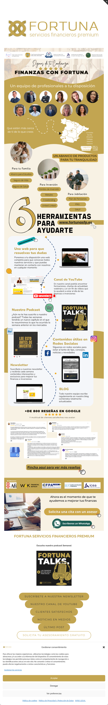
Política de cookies (29, 701)
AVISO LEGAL (80, 701)
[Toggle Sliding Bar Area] (105, 2)
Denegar (54, 686)
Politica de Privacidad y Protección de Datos (56, 701)
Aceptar (54, 678)
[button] (103, 647)
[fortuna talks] (54, 551)
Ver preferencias (54, 693)
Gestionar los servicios (13, 670)
